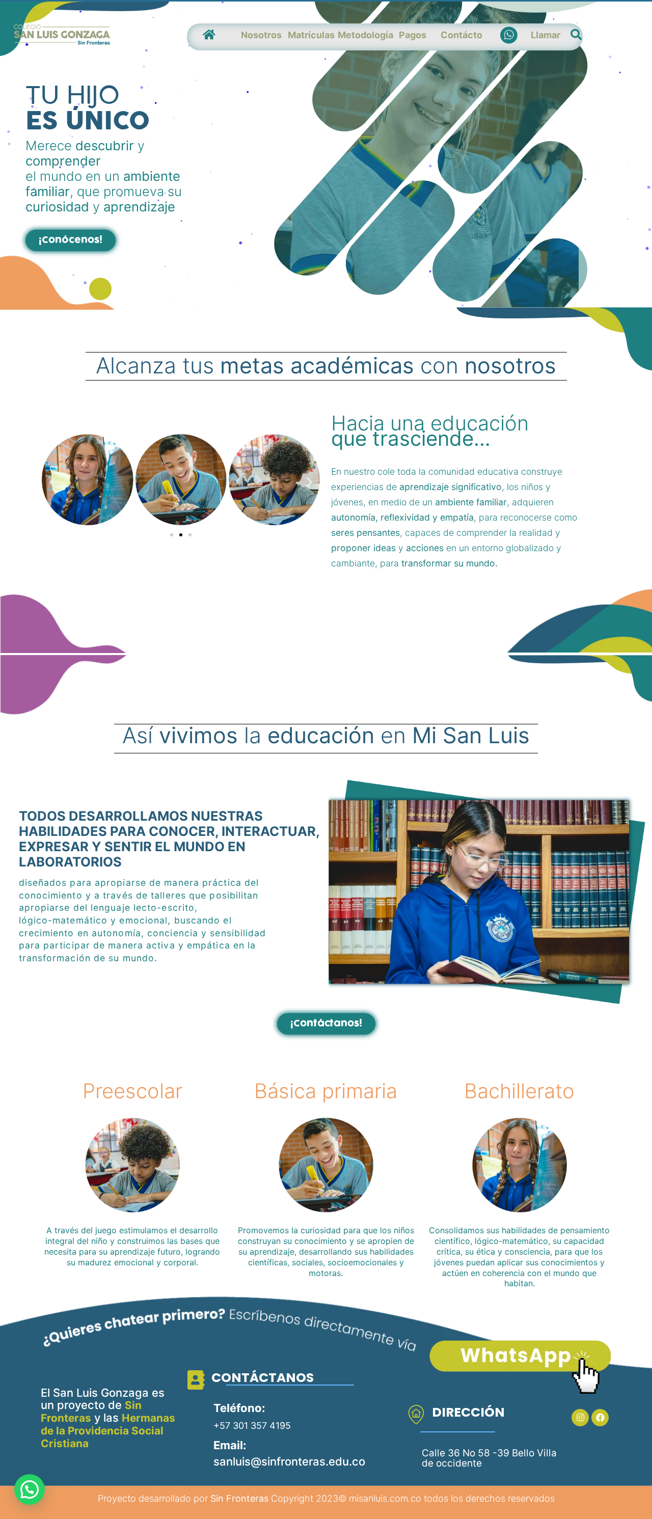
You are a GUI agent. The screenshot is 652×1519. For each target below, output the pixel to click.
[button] (70, 240)
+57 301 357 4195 (252, 1425)
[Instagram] (580, 1417)
